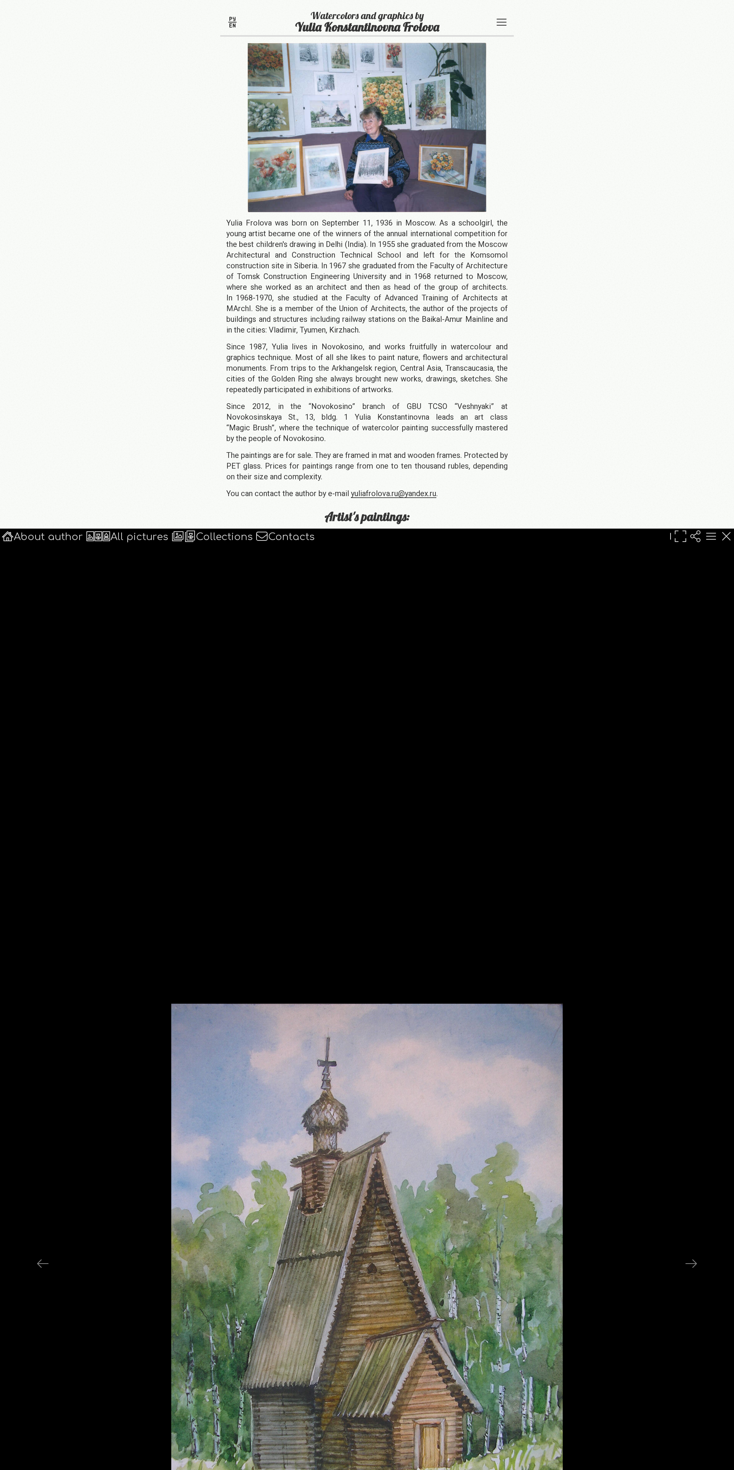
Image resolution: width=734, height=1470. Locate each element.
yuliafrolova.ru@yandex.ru (393, 493)
